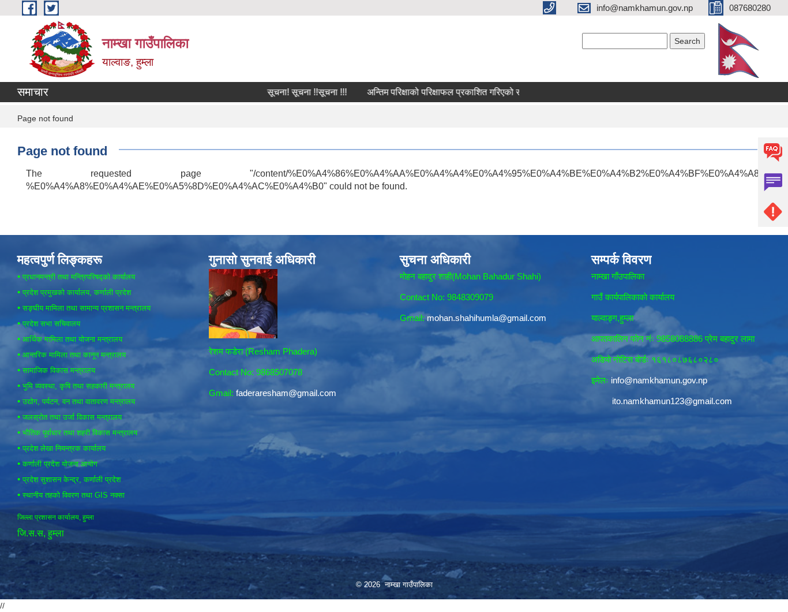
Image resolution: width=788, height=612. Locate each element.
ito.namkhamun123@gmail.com (672, 401)
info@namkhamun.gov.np (659, 380)
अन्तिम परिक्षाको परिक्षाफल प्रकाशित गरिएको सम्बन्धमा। (440, 92)
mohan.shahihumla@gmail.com (486, 318)
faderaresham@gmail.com (286, 393)
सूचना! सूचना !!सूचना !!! (288, 92)
